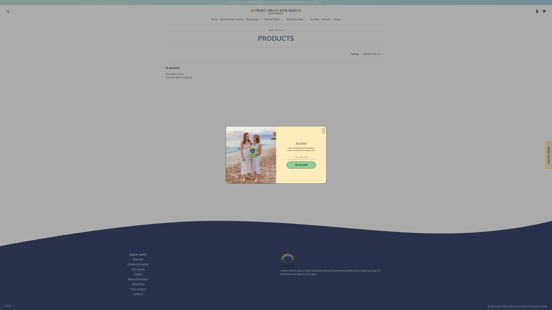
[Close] (323, 130)
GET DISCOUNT (301, 165)
